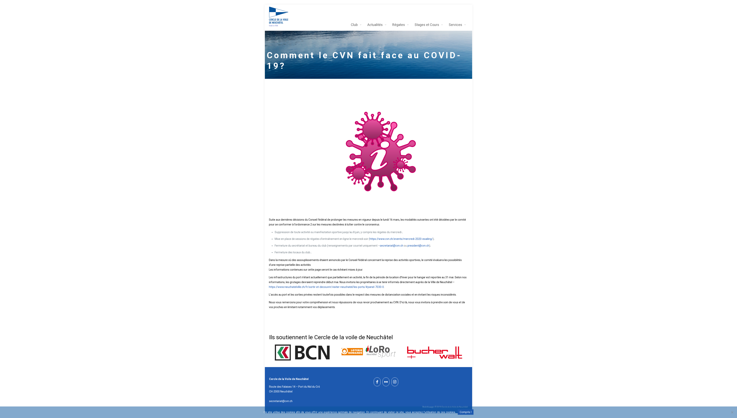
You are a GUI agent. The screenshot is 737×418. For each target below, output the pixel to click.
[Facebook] (377, 381)
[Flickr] (386, 381)
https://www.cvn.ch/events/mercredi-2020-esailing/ (401, 238)
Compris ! (466, 412)
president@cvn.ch (418, 245)
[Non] (732, 412)
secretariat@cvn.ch (391, 245)
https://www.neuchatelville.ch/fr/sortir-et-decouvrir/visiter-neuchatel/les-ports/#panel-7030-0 (326, 286)
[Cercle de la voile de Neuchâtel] (278, 16)
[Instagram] (394, 381)
